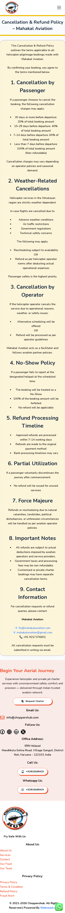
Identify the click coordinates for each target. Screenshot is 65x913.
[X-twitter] (23, 731)
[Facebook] (2, 731)
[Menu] (59, 7)
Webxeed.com (49, 908)
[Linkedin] (16, 731)
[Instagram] (9, 731)
